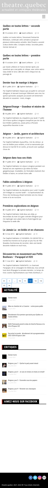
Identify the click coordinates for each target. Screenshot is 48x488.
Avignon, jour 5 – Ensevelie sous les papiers (22, 380)
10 (20, 281)
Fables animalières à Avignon (17, 181)
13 (35, 281)
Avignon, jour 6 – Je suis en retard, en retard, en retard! (26, 372)
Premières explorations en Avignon (21, 205)
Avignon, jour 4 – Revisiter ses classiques (22, 389)
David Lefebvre (27, 33)
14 (41, 281)
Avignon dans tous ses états (17, 157)
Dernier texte (12, 298)
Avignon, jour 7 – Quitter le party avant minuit (23, 363)
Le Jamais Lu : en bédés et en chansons (23, 229)
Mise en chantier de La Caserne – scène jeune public (25, 306)
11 (25, 281)
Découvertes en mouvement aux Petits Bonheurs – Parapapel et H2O (23, 255)
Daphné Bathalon (26, 86)
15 (4, 285)
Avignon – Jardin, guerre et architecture (23, 133)
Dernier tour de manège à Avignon (20, 82)
